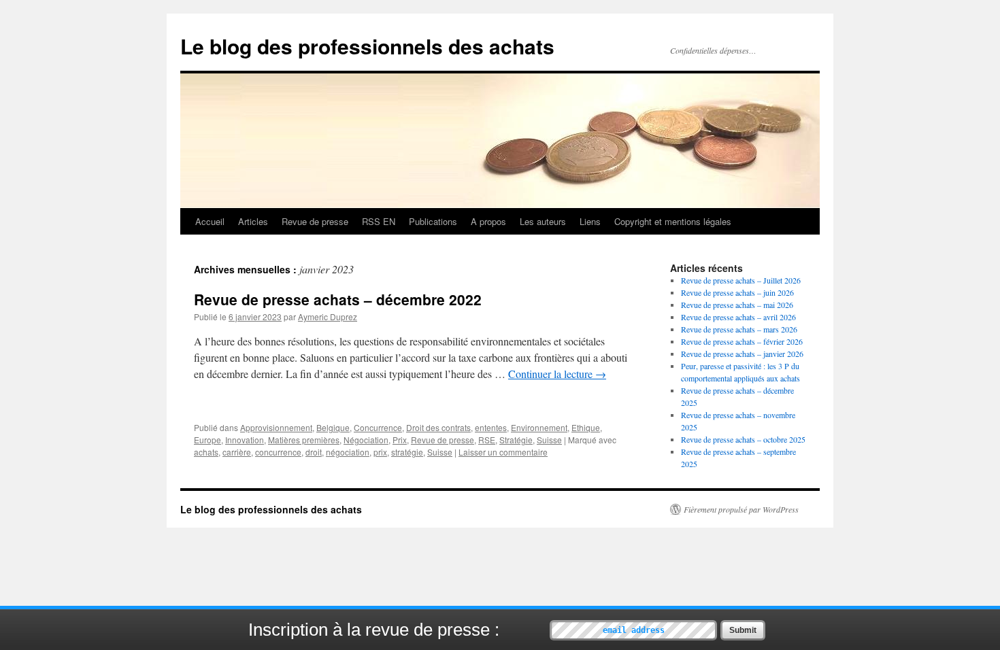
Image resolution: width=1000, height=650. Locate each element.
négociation (347, 452)
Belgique (333, 427)
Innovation (244, 439)
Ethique (585, 427)
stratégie (407, 452)
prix (380, 452)
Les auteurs (543, 221)
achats (206, 452)
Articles (253, 221)
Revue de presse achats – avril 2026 (738, 316)
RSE (486, 439)
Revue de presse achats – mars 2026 (739, 329)
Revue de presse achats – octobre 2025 (743, 439)
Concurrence (378, 427)
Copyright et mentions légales (672, 221)
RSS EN (378, 221)
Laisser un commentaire (503, 452)
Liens (590, 221)
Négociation (366, 439)
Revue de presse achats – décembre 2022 (338, 299)
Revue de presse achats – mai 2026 (737, 304)
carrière (236, 452)
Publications (433, 221)
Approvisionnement (276, 427)
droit (313, 452)
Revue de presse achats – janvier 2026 (742, 353)
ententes (491, 427)
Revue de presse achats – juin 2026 (737, 292)
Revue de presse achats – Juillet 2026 (741, 280)
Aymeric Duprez (327, 316)
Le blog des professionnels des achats (367, 46)
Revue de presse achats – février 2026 (742, 341)
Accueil (209, 221)
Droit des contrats (438, 427)
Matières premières (303, 439)
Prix (400, 439)
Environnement (539, 427)
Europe (207, 439)
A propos (488, 221)
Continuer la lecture (557, 373)
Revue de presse (315, 221)
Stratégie (516, 439)
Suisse (549, 439)
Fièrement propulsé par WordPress (741, 509)
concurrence (278, 452)
